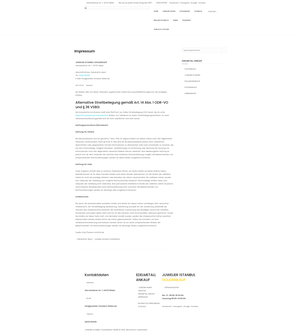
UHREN (175, 20)
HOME (156, 11)
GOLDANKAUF (185, 11)
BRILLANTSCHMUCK (161, 20)
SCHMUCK (198, 11)
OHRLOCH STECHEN (161, 29)
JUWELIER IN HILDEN (192, 75)
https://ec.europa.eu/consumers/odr (91, 115)
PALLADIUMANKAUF (192, 81)
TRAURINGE (186, 20)
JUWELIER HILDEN (168, 11)
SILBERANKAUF (190, 93)
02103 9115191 (161, 3)
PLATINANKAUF (191, 87)
